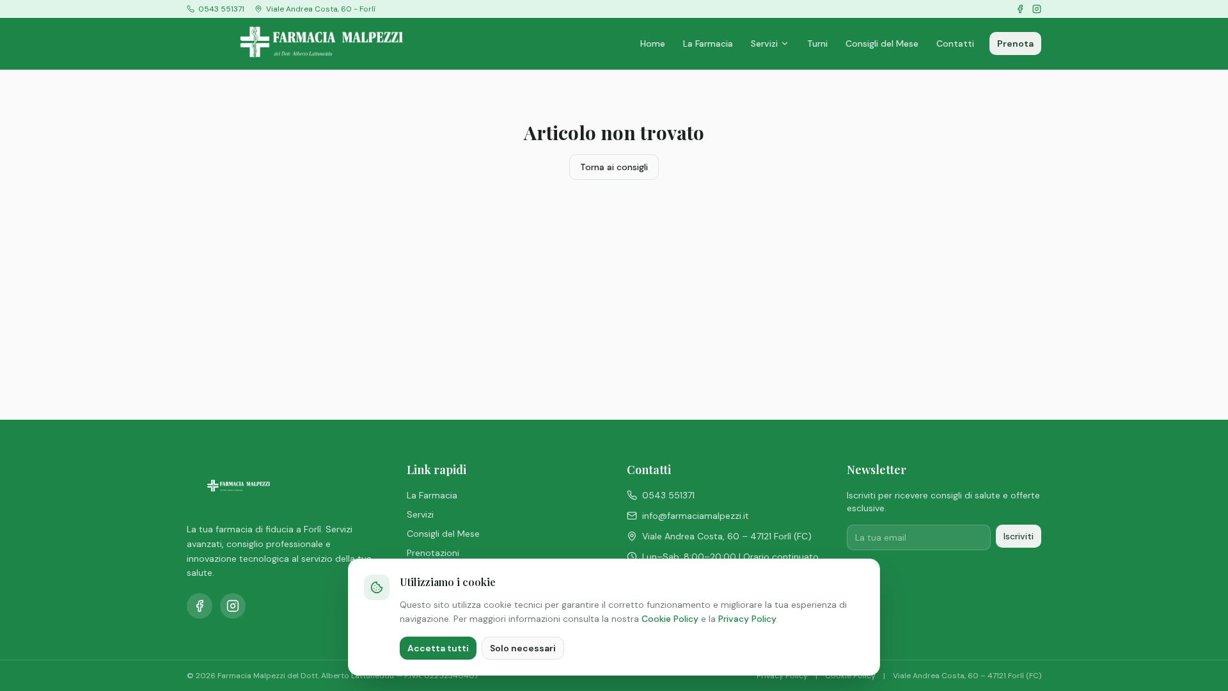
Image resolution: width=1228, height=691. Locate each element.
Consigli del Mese (882, 43)
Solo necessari (523, 648)
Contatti (955, 43)
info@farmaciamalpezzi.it (695, 515)
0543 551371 (668, 495)
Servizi (764, 43)
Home (652, 43)
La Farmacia (708, 43)
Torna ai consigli (614, 167)
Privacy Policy (747, 618)
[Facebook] (1020, 8)
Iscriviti (1019, 536)
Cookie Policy (670, 618)
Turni (817, 43)
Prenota (1015, 43)
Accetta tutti (438, 648)
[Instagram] (1036, 8)
